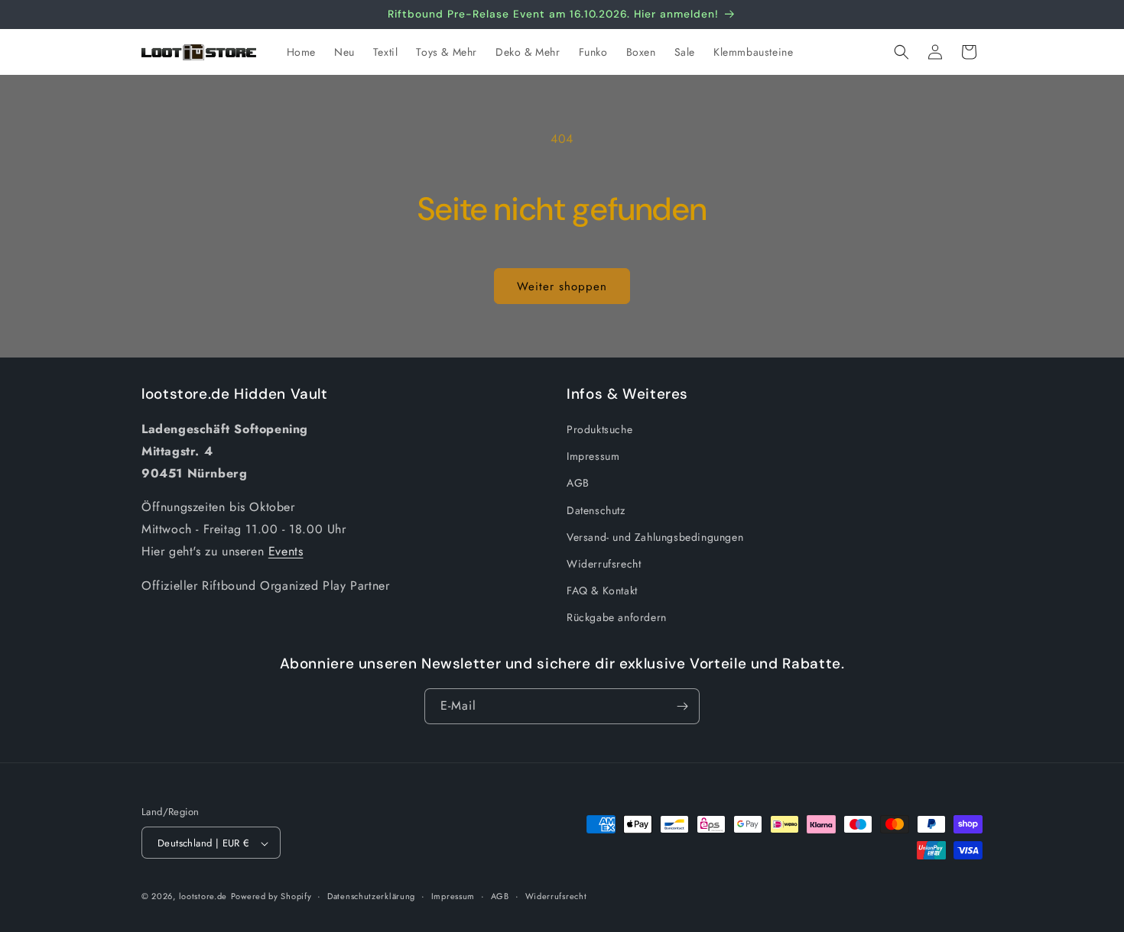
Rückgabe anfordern (617, 618)
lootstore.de (203, 897)
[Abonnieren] (682, 706)
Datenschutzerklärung (371, 896)
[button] (901, 52)
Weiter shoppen (562, 286)
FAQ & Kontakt (602, 590)
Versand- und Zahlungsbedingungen (655, 537)
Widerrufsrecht (604, 563)
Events (286, 551)
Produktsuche (599, 429)
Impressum (593, 456)
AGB (578, 483)
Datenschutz (596, 510)
